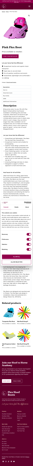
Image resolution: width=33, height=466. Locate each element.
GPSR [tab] (4, 98)
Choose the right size (7, 426)
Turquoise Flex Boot (8, 321)
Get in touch (5, 449)
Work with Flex (5, 445)
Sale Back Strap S (22, 321)
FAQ (3, 435)
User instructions (6, 428)
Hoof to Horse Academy (23, 426)
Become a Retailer (21, 416)
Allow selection (16, 262)
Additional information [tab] (9, 101)
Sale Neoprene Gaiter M (9, 344)
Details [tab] (17, 207)
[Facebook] (3, 461)
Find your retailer (10, 56)
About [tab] (27, 207)
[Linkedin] (11, 461)
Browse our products (7, 418)
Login (18, 420)
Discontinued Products (11, 82)
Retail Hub (19, 418)
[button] (29, 15)
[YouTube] (14, 461)
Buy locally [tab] (6, 95)
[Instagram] (6, 461)
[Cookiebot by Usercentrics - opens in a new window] (24, 203)
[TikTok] (8, 461)
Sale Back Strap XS (23, 344)
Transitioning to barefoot (8, 433)
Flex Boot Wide (5, 416)
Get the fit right (6, 430)
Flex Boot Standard (7, 414)
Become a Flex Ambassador (8, 447)
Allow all (16, 256)
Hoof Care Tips (21, 430)
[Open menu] (29, 6)
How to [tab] (5, 90)
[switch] (29, 239)
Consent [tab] (6, 207)
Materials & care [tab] (7, 93)
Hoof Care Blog (21, 428)
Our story (4, 441)
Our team (4, 443)
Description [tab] (6, 87)
